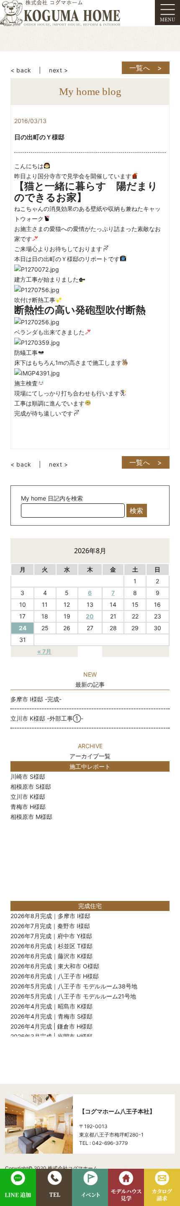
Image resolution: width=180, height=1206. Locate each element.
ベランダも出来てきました (49, 332)
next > (58, 70)
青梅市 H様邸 (28, 806)
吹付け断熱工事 (34, 299)
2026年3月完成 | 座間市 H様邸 (51, 1036)
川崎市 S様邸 (27, 776)
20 (90, 616)
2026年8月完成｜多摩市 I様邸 (50, 915)
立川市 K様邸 (27, 796)
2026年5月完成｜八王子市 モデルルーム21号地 (73, 996)
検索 (136, 510)
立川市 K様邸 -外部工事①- (46, 718)
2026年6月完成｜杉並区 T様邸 (51, 945)
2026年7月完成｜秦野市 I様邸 (50, 925)
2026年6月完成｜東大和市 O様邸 (54, 966)
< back (20, 70)
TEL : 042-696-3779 (103, 1143)
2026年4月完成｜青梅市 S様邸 (51, 1016)
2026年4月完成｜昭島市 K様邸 (51, 1006)
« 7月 (44, 651)
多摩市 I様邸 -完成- (36, 699)
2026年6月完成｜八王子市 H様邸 (54, 976)
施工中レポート (90, 766)
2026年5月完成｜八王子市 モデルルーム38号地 (73, 986)
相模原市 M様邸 (31, 816)
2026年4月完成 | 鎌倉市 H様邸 (51, 1026)
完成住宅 (90, 905)
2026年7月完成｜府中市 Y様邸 (51, 935)
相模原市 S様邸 (30, 786)
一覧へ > (145, 68)
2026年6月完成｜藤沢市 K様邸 (51, 956)
